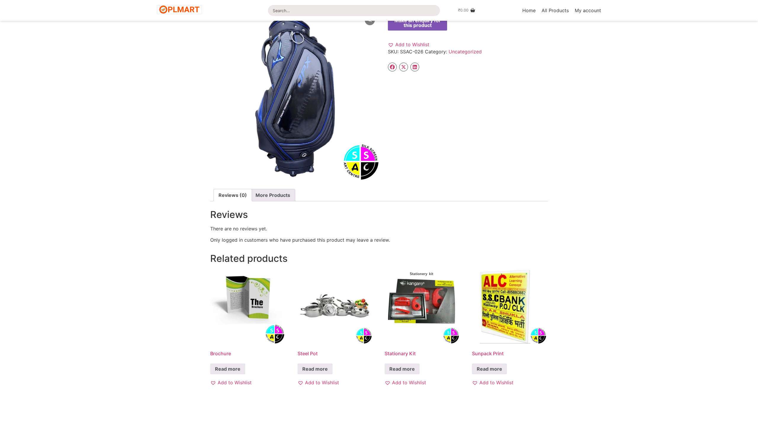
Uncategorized (465, 52)
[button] (408, 44)
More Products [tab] (273, 195)
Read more (227, 369)
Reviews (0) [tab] (233, 195)
